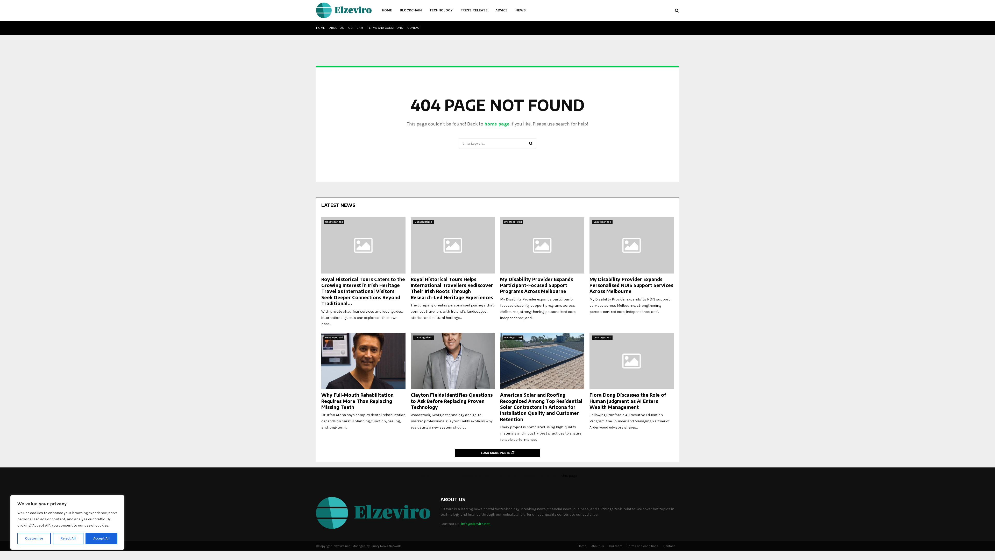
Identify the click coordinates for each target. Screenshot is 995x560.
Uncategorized (334, 221)
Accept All (101, 538)
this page (569, 475)
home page (496, 124)
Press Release (474, 10)
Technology (441, 10)
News (520, 10)
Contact (414, 28)
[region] (67, 522)
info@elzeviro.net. (475, 524)
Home (387, 10)
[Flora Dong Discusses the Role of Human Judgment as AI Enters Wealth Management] (631, 361)
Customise (34, 538)
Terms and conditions (385, 28)
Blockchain (411, 10)
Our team (355, 28)
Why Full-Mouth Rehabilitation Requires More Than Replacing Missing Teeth (357, 401)
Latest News (338, 205)
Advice (501, 10)
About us (336, 28)
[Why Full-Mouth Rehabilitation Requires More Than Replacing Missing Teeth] (363, 361)
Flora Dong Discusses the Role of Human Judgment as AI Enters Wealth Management (627, 401)
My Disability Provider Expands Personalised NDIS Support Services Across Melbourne (631, 285)
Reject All (68, 538)
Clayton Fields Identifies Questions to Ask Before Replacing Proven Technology (452, 401)
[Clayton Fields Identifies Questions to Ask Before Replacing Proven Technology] (453, 361)
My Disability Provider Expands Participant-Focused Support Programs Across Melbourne (536, 285)
